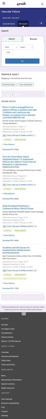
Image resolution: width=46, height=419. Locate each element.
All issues (23, 23)
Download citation (9, 84)
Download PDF (8, 149)
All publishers (6, 333)
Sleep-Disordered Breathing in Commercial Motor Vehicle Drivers (18, 207)
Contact (4, 411)
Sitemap (4, 415)
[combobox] (11, 47)
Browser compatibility (10, 403)
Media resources (7, 388)
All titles (4, 324)
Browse (33, 39)
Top (24, 313)
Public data (5, 360)
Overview (5, 352)
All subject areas (8, 329)
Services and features (10, 356)
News (3, 375)
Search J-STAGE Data (10, 341)
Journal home (9, 23)
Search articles (7, 337)
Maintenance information (11, 379)
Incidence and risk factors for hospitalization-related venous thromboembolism (16, 250)
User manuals (6, 399)
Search (12, 38)
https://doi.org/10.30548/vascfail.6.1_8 (21, 185)
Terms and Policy (8, 364)
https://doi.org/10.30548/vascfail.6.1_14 (21, 226)
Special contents (8, 384)
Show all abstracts (25, 84)
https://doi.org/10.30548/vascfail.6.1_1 (21, 135)
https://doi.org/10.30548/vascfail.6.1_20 (21, 270)
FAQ (3, 407)
